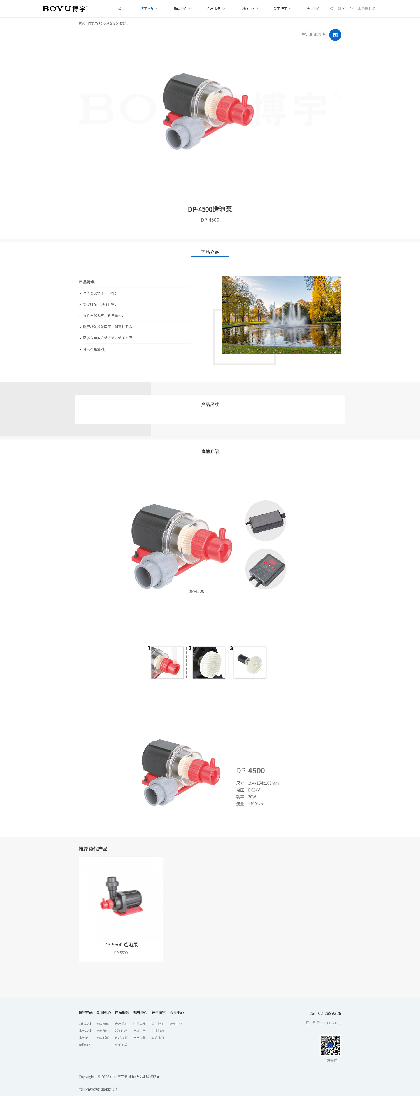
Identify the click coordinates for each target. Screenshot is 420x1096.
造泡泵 (123, 23)
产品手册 (121, 1023)
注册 (372, 8)
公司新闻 (103, 1023)
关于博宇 (280, 8)
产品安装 (139, 1037)
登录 (365, 8)
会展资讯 (103, 1030)
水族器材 (109, 23)
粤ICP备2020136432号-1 (98, 1089)
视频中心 (247, 8)
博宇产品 (147, 8)
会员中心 (313, 8)
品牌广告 (139, 1030)
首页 (121, 8)
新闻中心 (180, 8)
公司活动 (103, 1037)
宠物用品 (85, 1044)
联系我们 (158, 1037)
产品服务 (214, 8)
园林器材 (85, 1023)
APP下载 (121, 1044)
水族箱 (83, 1037)
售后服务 (121, 1037)
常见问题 (121, 1030)
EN (351, 8)
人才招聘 (158, 1030)
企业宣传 (139, 1023)
